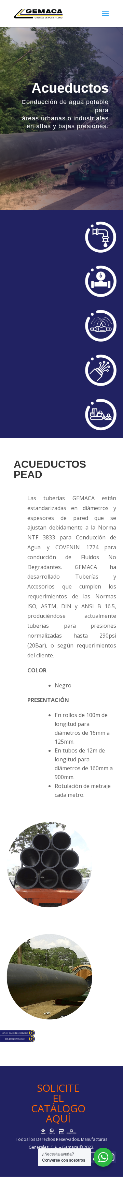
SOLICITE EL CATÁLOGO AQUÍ (58, 1103)
